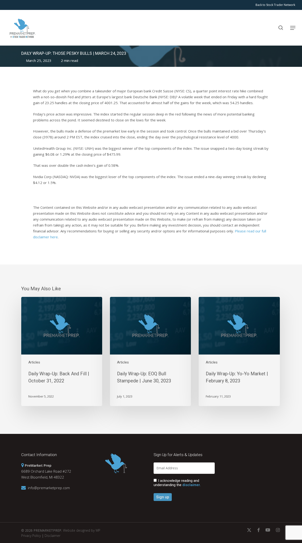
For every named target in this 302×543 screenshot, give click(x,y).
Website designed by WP (81, 530)
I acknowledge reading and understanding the (177, 483)
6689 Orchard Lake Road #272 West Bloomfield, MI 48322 (46, 471)
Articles (34, 362)
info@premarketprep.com (49, 487)
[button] (292, 28)
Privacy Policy (31, 535)
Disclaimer (52, 535)
